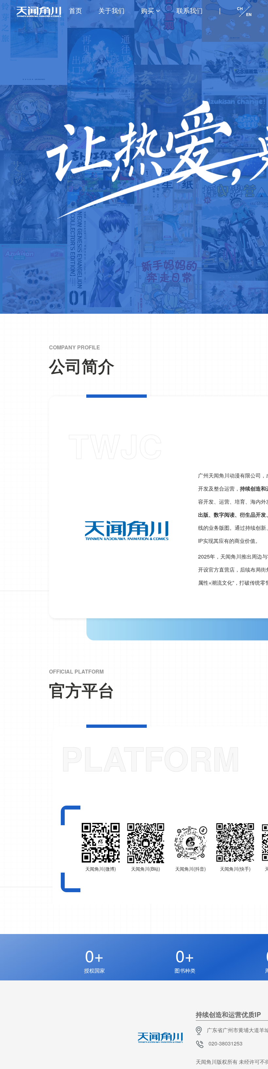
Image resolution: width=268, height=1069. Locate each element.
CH (240, 8)
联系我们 (189, 10)
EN (249, 14)
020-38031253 (226, 1043)
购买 (147, 10)
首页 (75, 10)
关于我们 (111, 10)
